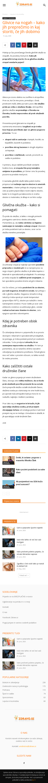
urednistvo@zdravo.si (27, 746)
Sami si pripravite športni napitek (30, 527)
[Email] (29, 45)
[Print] (35, 45)
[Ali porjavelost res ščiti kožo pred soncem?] (8, 484)
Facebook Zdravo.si (10, 617)
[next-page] (7, 493)
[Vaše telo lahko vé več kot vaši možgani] (8, 542)
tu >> (34, 780)
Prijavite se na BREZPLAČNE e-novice (17, 596)
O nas (4, 612)
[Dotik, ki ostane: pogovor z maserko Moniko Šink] (8, 460)
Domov (5, 14)
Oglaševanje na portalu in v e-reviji (16, 602)
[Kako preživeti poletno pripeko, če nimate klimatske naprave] (8, 554)
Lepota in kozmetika (17, 14)
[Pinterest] (24, 45)
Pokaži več (23, 575)
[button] (4, 5)
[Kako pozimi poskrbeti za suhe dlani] (8, 472)
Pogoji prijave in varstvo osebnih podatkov (19, 623)
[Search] (44, 5)
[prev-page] (4, 493)
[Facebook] (12, 45)
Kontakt (5, 607)
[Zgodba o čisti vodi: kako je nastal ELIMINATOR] (8, 566)
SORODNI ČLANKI (11, 451)
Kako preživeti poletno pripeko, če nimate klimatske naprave (30, 552)
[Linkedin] (18, 45)
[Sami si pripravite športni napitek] (8, 530)
